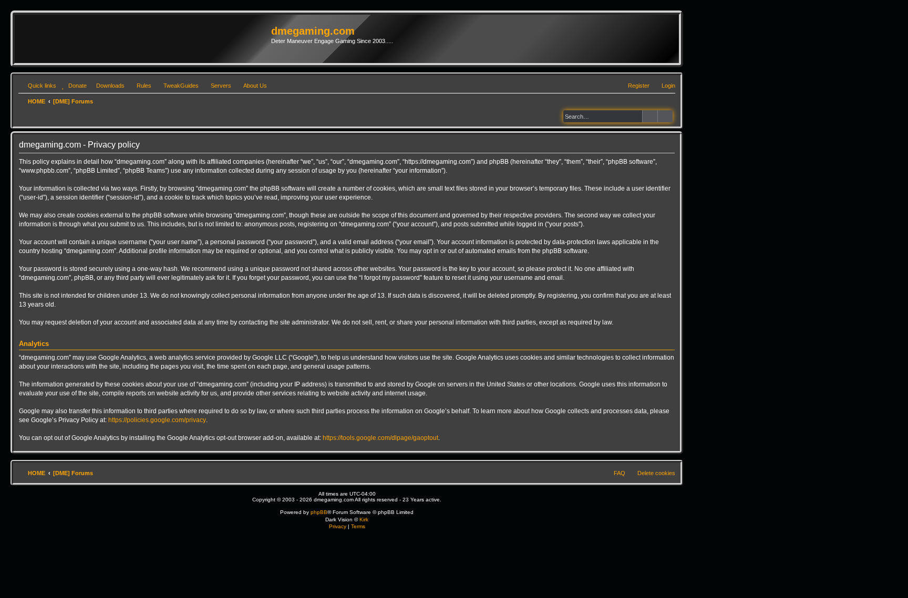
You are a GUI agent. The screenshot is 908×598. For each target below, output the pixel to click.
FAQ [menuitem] (619, 473)
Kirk (363, 519)
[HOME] (144, 38)
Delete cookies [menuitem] (656, 473)
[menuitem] (73, 85)
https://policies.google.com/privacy (157, 420)
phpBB (319, 512)
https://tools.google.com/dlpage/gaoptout (380, 438)
